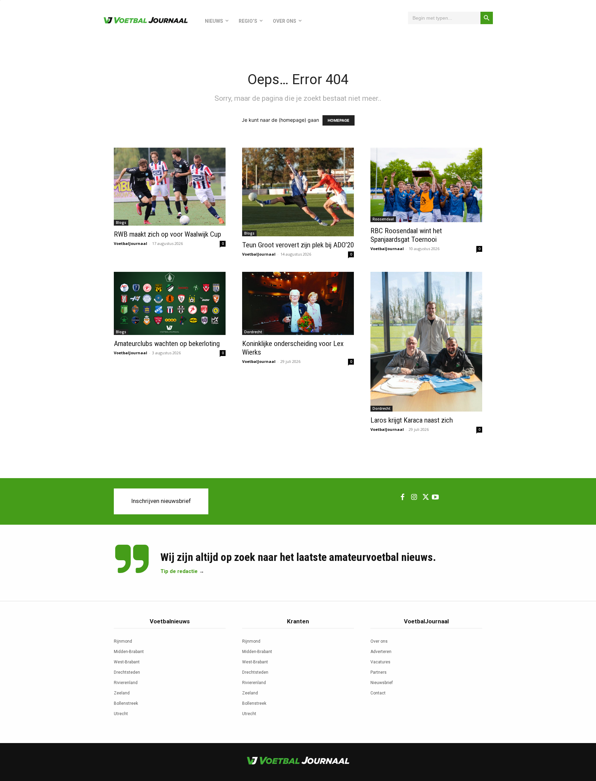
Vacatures (380, 662)
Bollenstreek (126, 703)
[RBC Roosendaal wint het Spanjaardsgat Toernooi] (426, 185)
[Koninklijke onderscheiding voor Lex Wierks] (298, 303)
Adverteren (380, 651)
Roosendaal (383, 219)
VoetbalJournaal (130, 243)
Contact (378, 693)
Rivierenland (126, 682)
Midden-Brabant (129, 651)
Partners (378, 672)
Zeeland (122, 693)
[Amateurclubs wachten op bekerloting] (170, 303)
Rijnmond (123, 641)
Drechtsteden (127, 672)
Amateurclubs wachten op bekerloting (167, 343)
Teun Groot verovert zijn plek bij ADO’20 (298, 245)
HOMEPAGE (338, 120)
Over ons (379, 641)
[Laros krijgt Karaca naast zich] (426, 342)
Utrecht (121, 713)
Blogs (121, 222)
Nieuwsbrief (381, 682)
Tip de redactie (179, 571)
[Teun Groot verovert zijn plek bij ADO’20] (298, 192)
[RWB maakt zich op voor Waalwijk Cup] (170, 187)
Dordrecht (253, 331)
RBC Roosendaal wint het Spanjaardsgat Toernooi (406, 235)
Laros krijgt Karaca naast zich (411, 420)
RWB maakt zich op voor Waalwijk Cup (167, 234)
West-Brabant (127, 662)
